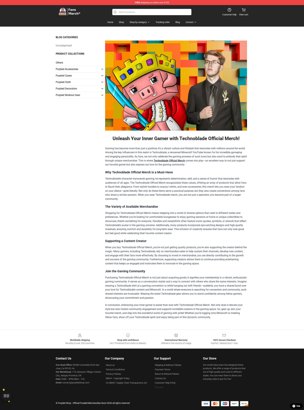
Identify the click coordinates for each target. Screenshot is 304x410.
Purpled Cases (64, 75)
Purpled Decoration (66, 88)
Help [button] (298, 406)
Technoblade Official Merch (169, 160)
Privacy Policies (113, 374)
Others (59, 62)
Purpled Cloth (63, 82)
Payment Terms (162, 369)
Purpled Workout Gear (68, 95)
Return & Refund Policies (167, 374)
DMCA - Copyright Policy (118, 378)
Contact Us (160, 378)
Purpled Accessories (67, 69)
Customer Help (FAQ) (165, 383)
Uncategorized (64, 45)
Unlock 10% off (6, 396)
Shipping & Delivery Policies (168, 365)
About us (110, 365)
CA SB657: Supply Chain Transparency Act (126, 383)
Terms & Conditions (115, 369)
